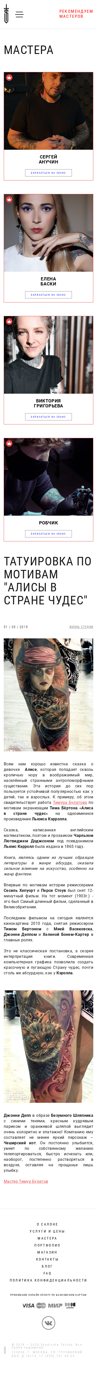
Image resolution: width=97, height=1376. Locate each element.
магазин (47, 1252)
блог (47, 1266)
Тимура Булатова (70, 802)
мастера (47, 1238)
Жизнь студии (81, 627)
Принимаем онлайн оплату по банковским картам (48, 1295)
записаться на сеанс (48, 173)
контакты (47, 1259)
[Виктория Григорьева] (48, 392)
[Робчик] (48, 514)
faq (47, 1273)
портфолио (47, 1245)
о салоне (47, 1224)
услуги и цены (47, 1231)
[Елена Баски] (48, 270)
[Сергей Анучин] (48, 148)
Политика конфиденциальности (49, 1280)
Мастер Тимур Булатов (26, 1181)
